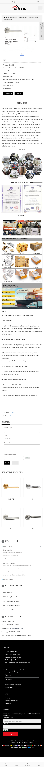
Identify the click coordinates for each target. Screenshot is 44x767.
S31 (33, 499)
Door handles (23, 17)
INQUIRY (8, 94)
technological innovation (11, 700)
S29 (33, 529)
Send (7, 463)
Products (14, 17)
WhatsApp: (8, 427)
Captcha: (5, 723)
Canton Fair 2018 (8, 610)
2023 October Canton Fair (11, 605)
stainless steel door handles (13, 552)
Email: (6, 435)
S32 (11, 529)
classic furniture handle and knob (15, 569)
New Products (7, 546)
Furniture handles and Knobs (13, 685)
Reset (15, 463)
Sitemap (31, 743)
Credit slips (8, 703)
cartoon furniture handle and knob (15, 575)
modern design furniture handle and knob (17, 566)
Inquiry (27, 765)
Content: (7, 443)
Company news (9, 698)
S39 (9, 415)
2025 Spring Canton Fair (11, 597)
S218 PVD (11, 499)
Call (16, 765)
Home (8, 17)
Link (6, 694)
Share (5, 765)
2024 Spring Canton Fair (11, 601)
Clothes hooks (8, 579)
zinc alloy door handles (11, 556)
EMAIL (19, 94)
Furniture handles (9, 563)
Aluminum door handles (12, 559)
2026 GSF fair (7, 592)
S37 (13, 412)
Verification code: (10, 454)
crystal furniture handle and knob (15, 572)
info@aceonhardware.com (15, 628)
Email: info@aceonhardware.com (17, 2)
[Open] (41, 31)
